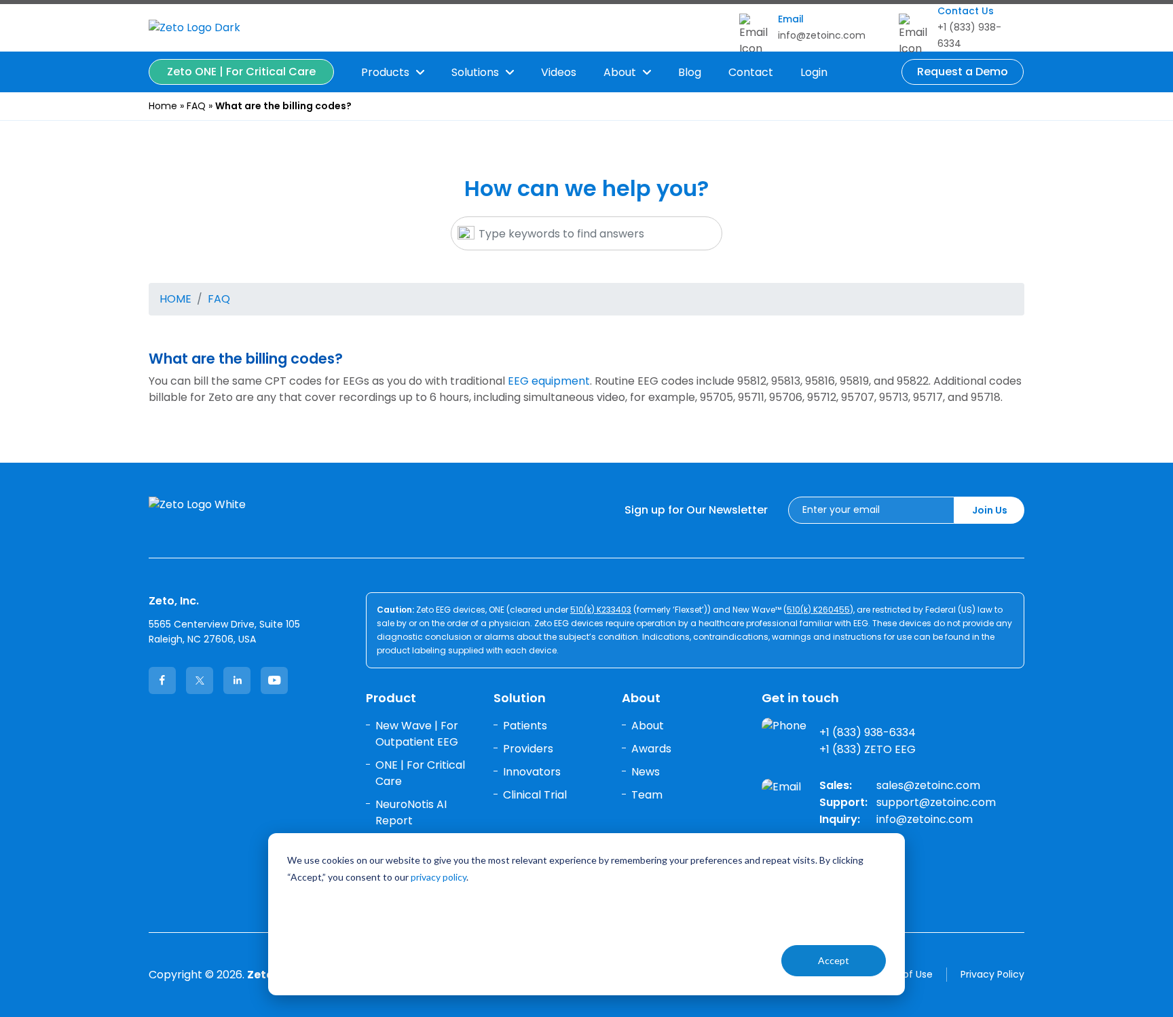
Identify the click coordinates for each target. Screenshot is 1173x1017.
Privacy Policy (992, 974)
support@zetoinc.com (936, 802)
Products (385, 72)
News (645, 772)
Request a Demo (962, 71)
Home (163, 106)
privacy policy (438, 877)
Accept (833, 960)
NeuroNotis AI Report (411, 812)
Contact (750, 72)
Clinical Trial (535, 795)
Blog (689, 72)
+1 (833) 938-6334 (867, 733)
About (619, 72)
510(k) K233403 (600, 609)
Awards (651, 748)
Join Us (989, 510)
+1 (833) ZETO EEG (867, 749)
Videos (558, 72)
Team (647, 795)
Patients (525, 725)
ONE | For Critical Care (420, 773)
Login (813, 72)
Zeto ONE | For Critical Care (241, 71)
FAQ (196, 106)
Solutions (475, 72)
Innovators (532, 772)
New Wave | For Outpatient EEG (416, 734)
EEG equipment (549, 381)
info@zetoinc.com (821, 35)
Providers (528, 748)
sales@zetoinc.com (928, 785)
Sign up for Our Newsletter (696, 510)
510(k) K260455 (818, 609)
